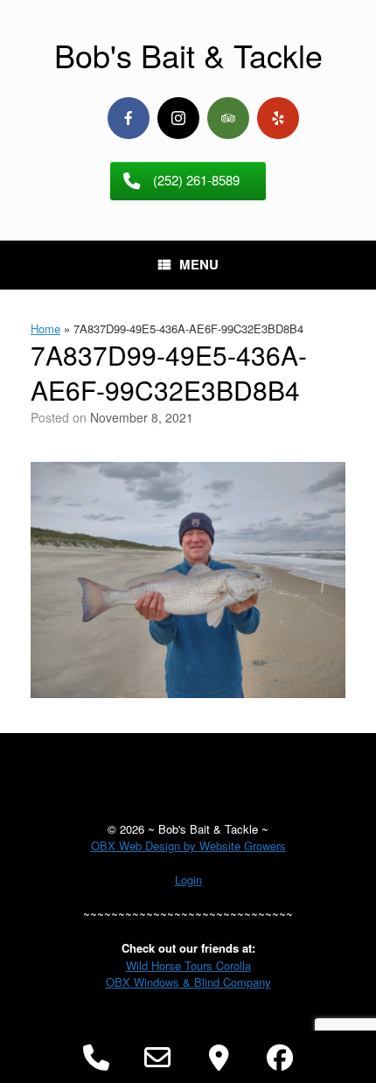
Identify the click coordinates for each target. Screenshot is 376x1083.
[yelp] (278, 118)
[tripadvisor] (228, 118)
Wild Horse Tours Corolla (188, 965)
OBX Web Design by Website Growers (188, 845)
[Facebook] (129, 118)
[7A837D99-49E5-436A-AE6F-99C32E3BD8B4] (188, 693)
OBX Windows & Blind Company (188, 982)
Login (188, 879)
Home (45, 328)
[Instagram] (178, 118)
